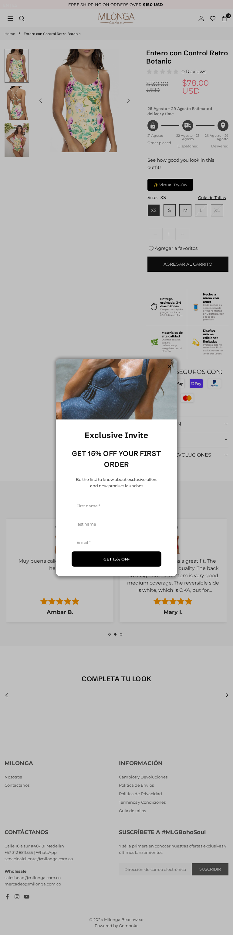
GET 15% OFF (116, 559)
